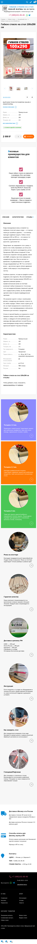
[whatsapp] (11, 883)
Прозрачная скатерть (7, 915)
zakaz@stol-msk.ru (22, 884)
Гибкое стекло (11, 19)
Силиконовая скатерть (7, 917)
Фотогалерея (22, 898)
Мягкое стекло (23, 915)
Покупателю (4, 903)
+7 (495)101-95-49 (17, 15)
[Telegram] (29, 15)
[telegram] (14, 883)
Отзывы (21, 900)
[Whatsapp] (26, 15)
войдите (20, 385)
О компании (4, 898)
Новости (21, 903)
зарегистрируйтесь (9, 385)
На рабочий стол (22, 19)
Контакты (3, 900)
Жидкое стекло (23, 917)
